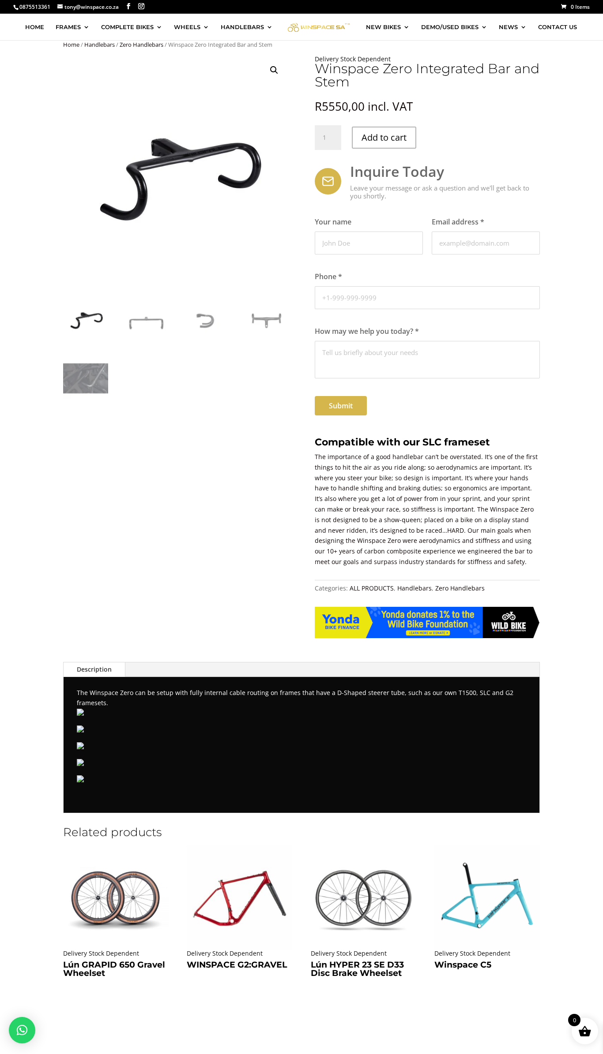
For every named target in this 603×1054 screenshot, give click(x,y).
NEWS (508, 27)
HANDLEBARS (242, 27)
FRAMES (68, 27)
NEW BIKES (383, 27)
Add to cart (384, 137)
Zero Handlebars (141, 45)
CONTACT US (557, 27)
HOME (34, 27)
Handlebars (99, 45)
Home (71, 45)
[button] (274, 70)
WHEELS (187, 27)
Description (94, 669)
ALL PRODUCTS (372, 588)
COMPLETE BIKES (127, 27)
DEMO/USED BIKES (450, 27)
